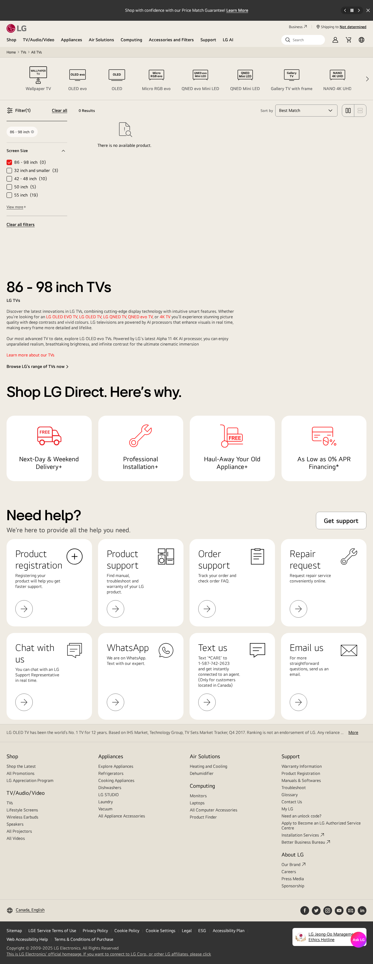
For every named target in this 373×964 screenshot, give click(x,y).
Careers (289, 871)
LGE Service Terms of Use (52, 930)
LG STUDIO (108, 794)
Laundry (105, 801)
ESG (202, 930)
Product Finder (203, 817)
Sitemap (14, 930)
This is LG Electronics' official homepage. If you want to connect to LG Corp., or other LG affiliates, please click (109, 954)
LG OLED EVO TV (61, 316)
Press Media (293, 878)
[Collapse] (37, 150)
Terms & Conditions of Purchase (83, 939)
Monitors (198, 795)
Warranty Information (302, 766)
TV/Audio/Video (38, 39)
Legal (187, 930)
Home (11, 52)
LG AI (228, 39)
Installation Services (300, 835)
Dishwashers (109, 787)
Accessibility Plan (228, 930)
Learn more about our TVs (30, 355)
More (353, 732)
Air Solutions (101, 39)
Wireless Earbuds (22, 817)
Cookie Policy (126, 930)
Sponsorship (293, 885)
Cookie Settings (160, 930)
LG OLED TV (90, 316)
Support (208, 39)
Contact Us (292, 801)
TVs (23, 52)
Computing (131, 39)
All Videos (16, 838)
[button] (303, 40)
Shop (11, 39)
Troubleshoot (294, 787)
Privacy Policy (95, 930)
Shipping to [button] (343, 27)
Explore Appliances (115, 766)
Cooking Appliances (116, 780)
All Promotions (20, 773)
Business (296, 27)
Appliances (71, 39)
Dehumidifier (202, 773)
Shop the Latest (21, 766)
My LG (287, 808)
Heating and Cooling (208, 766)
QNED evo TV (140, 316)
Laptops (197, 802)
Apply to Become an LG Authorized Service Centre (321, 825)
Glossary (290, 794)
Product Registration (301, 773)
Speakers (15, 824)
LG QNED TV (114, 316)
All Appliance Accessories (121, 816)
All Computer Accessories (213, 810)
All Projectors (19, 831)
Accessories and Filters (171, 39)
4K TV (165, 316)
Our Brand (291, 864)
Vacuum (105, 808)
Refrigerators (110, 773)
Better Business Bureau (303, 842)
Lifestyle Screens (22, 810)
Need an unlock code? (301, 816)
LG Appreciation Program (30, 780)
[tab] (38, 79)
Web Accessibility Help (27, 939)
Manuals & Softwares (301, 780)
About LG (293, 854)
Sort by (266, 110)
